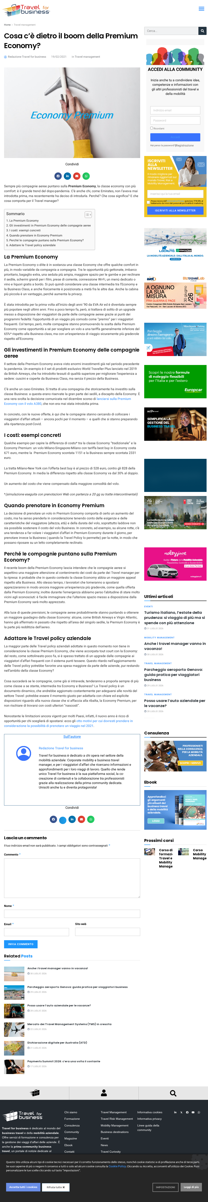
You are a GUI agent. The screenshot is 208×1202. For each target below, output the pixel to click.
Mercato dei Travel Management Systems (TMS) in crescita (69, 1024)
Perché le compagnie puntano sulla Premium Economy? (46, 240)
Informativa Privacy (175, 201)
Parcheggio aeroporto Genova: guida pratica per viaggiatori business (77, 987)
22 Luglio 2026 (38, 1029)
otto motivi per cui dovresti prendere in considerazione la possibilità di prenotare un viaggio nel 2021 (68, 723)
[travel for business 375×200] (175, 292)
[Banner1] (175, 424)
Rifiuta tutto (55, 1187)
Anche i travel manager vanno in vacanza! (57, 968)
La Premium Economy (24, 221)
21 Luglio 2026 (38, 1048)
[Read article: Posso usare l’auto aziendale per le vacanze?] (14, 1011)
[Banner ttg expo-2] (175, 512)
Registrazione (185, 145)
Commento (12, 854)
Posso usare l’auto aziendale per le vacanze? (59, 1005)
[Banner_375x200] (175, 339)
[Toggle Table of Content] (86, 214)
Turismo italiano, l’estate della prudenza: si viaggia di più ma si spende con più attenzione (174, 617)
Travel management (25, 25)
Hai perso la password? (162, 145)
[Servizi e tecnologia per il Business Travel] (175, 475)
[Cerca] (202, 31)
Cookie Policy (117, 1166)
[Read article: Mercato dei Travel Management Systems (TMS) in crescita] (14, 1029)
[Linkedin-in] (175, 1112)
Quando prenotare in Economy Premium (35, 235)
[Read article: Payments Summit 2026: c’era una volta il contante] (14, 1067)
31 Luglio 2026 (154, 628)
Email (9, 924)
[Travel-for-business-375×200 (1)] (175, 381)
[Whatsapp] (199, 1112)
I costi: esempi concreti (25, 230)
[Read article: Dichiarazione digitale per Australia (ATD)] (14, 1048)
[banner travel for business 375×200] (175, 564)
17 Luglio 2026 (38, 1066)
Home (7, 25)
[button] (201, 8)
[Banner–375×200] (175, 245)
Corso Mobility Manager (200, 854)
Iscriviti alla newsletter (175, 210)
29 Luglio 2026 (38, 992)
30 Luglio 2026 (38, 973)
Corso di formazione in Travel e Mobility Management (170, 858)
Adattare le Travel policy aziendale (32, 245)
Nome (9, 906)
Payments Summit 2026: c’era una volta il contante (63, 1061)
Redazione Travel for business (61, 748)
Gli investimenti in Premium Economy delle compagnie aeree (50, 225)
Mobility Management (159, 637)
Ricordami (158, 128)
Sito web (80, 924)
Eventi (148, 606)
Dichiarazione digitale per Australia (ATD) (57, 1043)
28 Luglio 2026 (38, 1010)
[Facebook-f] (187, 1112)
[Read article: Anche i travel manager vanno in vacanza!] (14, 974)
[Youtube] (193, 1112)
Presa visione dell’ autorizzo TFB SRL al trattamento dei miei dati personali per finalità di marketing (177, 202)
